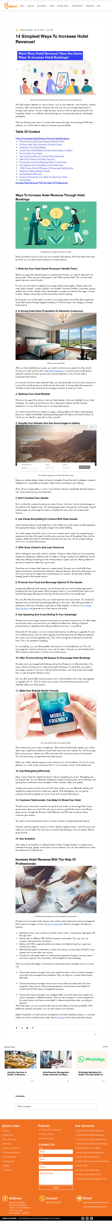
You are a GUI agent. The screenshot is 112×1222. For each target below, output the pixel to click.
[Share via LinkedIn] (27, 1028)
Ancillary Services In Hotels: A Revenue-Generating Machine (17, 1073)
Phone (41, 1163)
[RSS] (91, 1218)
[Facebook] (82, 1218)
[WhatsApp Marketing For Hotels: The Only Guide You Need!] (91, 1059)
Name (41, 1148)
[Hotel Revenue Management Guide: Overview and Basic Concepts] (56, 1059)
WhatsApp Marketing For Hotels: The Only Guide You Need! (91, 1073)
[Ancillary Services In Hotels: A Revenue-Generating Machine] (20, 1059)
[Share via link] (33, 1028)
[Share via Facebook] (17, 1028)
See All (105, 1047)
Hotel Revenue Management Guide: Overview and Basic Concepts (56, 1073)
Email (41, 1155)
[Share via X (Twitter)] (22, 1028)
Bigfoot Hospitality (9, 1218)
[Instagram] (87, 1218)
